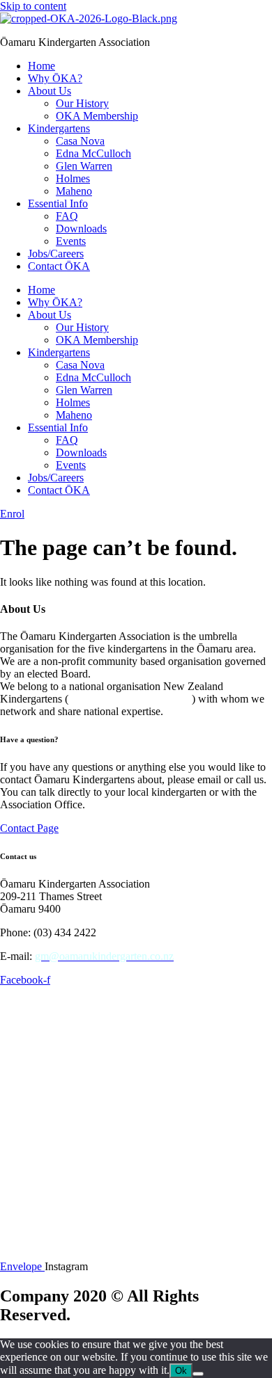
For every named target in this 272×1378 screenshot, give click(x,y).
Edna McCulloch (93, 153)
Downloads (81, 228)
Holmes (73, 178)
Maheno (74, 191)
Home (41, 66)
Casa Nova (80, 141)
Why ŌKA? (55, 78)
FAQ (67, 216)
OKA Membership (97, 116)
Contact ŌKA (59, 266)
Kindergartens (59, 128)
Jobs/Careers (56, 253)
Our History (82, 103)
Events (71, 241)
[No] (198, 1374)
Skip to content (33, 6)
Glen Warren (84, 166)
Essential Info (58, 203)
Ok (181, 1370)
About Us (49, 91)
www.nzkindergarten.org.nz (130, 699)
